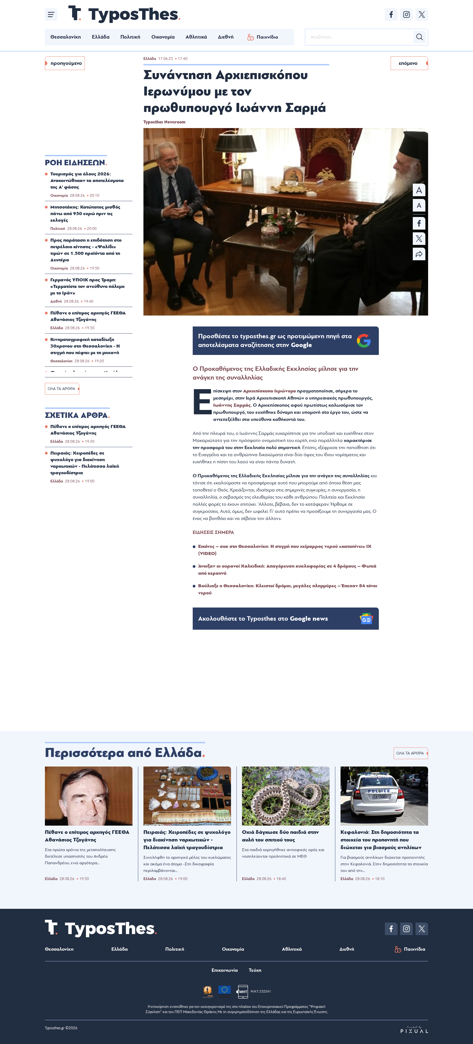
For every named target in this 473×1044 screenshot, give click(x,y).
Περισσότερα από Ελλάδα (123, 753)
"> (275, 340)
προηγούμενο (66, 63)
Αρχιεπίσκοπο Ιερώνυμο (269, 390)
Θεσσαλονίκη (65, 37)
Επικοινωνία (225, 970)
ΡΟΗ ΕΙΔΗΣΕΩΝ (75, 162)
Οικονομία (163, 37)
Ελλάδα (100, 37)
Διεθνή (226, 37)
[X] (422, 14)
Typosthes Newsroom (164, 122)
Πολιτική (130, 37)
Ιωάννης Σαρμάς (232, 405)
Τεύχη (255, 970)
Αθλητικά (196, 37)
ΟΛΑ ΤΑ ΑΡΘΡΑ (61, 389)
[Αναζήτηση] (419, 37)
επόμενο (408, 63)
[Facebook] (391, 14)
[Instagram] (406, 14)
